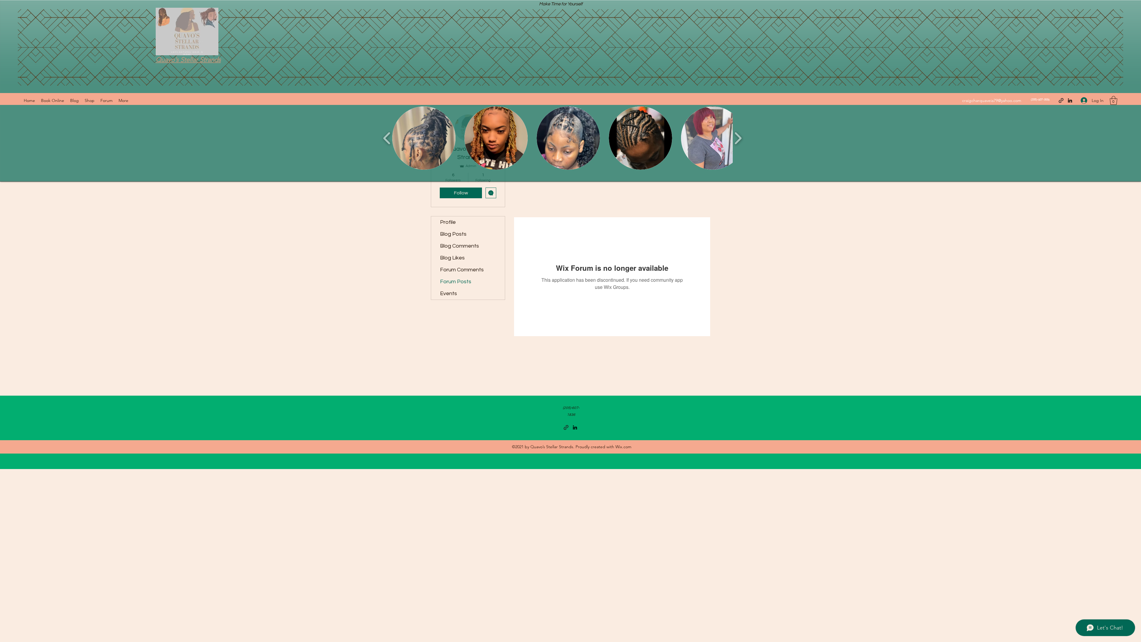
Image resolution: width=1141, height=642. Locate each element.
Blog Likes (452, 258)
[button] (1113, 100)
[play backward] (387, 138)
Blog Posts (453, 234)
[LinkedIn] (1070, 100)
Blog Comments (459, 246)
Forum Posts (455, 281)
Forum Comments (462, 270)
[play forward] (738, 138)
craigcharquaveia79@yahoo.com (991, 100)
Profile (448, 222)
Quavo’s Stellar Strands (188, 60)
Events (448, 293)
